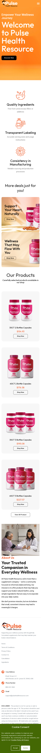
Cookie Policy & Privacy (20, 740)
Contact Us (5, 655)
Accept (15, 748)
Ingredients (5, 662)
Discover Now (9, 58)
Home (3, 644)
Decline (25, 748)
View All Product (20, 515)
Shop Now (10, 219)
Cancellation (5, 658)
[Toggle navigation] (38, 4)
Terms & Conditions (8, 647)
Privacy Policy (5, 651)
